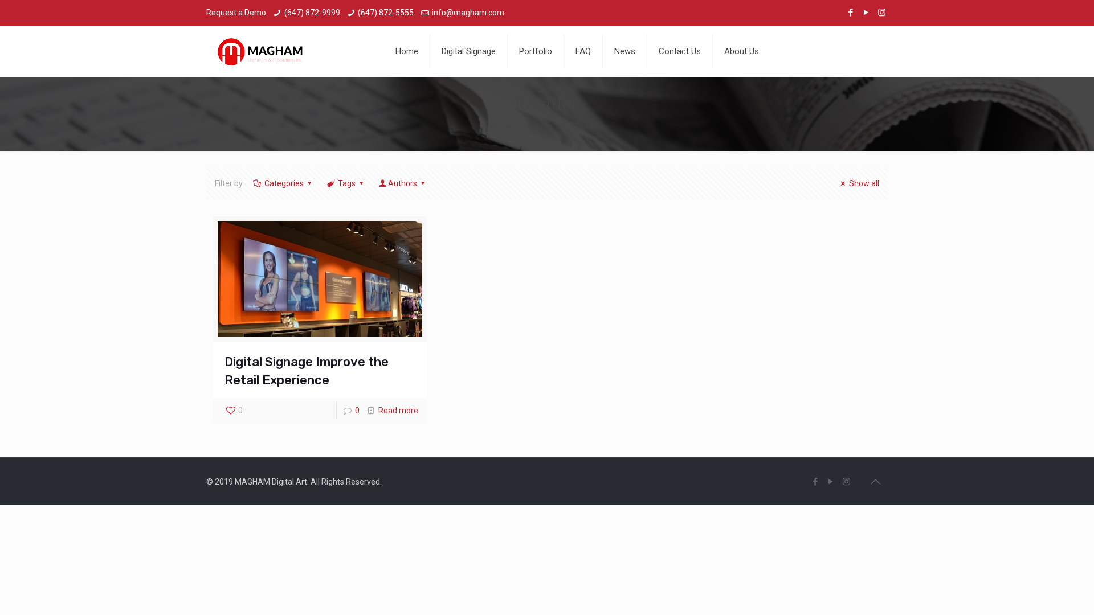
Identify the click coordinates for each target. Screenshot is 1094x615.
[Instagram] (882, 12)
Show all (864, 183)
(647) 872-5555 (386, 12)
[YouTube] (866, 12)
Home (501, 126)
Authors (402, 183)
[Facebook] (851, 12)
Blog (544, 126)
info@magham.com (468, 12)
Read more (398, 410)
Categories (284, 183)
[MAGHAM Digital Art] (260, 51)
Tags (347, 183)
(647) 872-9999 (312, 12)
